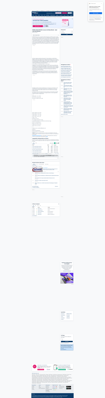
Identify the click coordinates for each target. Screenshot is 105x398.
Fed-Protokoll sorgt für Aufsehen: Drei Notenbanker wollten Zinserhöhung (66, 75)
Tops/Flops (68, 316)
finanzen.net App (61, 386)
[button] (58, 13)
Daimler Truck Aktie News (40, 381)
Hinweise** (46, 153)
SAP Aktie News (40, 377)
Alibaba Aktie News (61, 381)
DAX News (47, 374)
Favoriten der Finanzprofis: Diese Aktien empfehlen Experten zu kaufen (66, 66)
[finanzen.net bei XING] (56, 388)
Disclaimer (47, 388)
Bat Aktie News (34, 382)
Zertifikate (47, 15)
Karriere (33, 387)
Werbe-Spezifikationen (42, 388)
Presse (33, 388)
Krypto (64, 15)
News (36, 15)
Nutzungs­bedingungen (49, 389)
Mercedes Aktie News (54, 378)
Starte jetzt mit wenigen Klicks (36, 135)
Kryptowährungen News (42, 375)
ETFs (44, 15)
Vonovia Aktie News (65, 378)
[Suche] (54, 13)
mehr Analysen (34, 215)
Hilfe (39, 386)
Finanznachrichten (42, 374)
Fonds (42, 15)
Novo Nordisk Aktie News (58, 379)
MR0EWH (37, 153)
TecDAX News (55, 374)
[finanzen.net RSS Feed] (55, 390)
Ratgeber (71, 15)
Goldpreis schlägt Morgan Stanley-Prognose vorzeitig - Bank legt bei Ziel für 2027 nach (66, 69)
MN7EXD (58, 153)
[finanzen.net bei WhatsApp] (54, 390)
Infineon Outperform (41, 211)
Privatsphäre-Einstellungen (47, 390)
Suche (67, 34)
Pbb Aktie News (60, 382)
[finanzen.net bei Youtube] (56, 386)
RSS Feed (56, 186)
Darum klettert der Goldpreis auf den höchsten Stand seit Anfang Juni (66, 71)
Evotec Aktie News (45, 379)
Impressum (47, 386)
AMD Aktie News (34, 379)
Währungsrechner (61, 387)
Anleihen (57, 15)
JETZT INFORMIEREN (41, 369)
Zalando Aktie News (44, 382)
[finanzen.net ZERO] (45, 26)
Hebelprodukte (52, 15)
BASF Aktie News (34, 376)
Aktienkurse (62, 313)
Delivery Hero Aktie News (54, 381)
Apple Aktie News (53, 377)
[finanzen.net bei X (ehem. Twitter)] (53, 388)
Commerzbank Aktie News (60, 377)
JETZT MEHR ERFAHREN (62, 369)
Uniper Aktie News (39, 379)
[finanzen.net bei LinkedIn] (54, 388)
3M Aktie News (34, 383)
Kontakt (33, 386)
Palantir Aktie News (39, 380)
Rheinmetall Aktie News (59, 375)
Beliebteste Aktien (69, 313)
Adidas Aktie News (69, 380)
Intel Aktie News (34, 380)
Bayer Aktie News (39, 376)
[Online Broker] (35, 13)
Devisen (68, 15)
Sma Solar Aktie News (47, 381)
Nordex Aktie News (59, 378)
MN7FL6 (35, 153)
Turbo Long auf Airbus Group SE (36, 146)
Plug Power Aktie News (67, 377)
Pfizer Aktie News (65, 379)
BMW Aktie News (39, 382)
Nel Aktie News (34, 381)
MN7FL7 (56, 153)
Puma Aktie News (63, 380)
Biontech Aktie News (39, 378)
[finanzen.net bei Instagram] (53, 386)
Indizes (39, 15)
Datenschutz (47, 387)
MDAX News (50, 374)
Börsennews (33, 374)
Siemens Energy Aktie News (52, 376)
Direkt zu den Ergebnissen (64, 342)
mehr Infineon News (35, 186)
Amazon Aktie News (45, 376)
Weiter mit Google (95, 13)
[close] (101, 3)
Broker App (60, 388)
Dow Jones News (59, 374)
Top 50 (62, 316)
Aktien (33, 15)
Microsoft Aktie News (35, 377)
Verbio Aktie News (65, 382)
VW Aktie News (39, 383)
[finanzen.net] (35, 12)
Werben (40, 387)
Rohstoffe (61, 15)
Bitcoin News (48, 375)
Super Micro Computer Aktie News (52, 382)
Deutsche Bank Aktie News (46, 377)
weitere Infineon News (64, 114)
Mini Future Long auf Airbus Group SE (37, 149)
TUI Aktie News (59, 376)
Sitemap (33, 389)
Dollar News (33, 375)
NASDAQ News (65, 374)
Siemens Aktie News (52, 380)
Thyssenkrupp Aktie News (46, 378)
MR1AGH (33, 153)
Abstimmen (66, 341)
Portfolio (62, 319)
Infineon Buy (39, 208)
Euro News (37, 375)
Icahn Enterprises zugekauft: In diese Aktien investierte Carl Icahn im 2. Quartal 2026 (66, 73)
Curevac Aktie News (58, 380)
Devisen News (69, 374)
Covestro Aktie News (46, 380)
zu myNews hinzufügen (35, 187)
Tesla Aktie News (66, 375)
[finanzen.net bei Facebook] (54, 386)
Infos (46, 136)
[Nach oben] (71, 397)
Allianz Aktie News (63, 376)
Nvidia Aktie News (53, 375)
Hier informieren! (63, 349)
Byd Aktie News (34, 378)
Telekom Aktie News (67, 381)
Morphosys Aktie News (51, 379)
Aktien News (37, 374)
